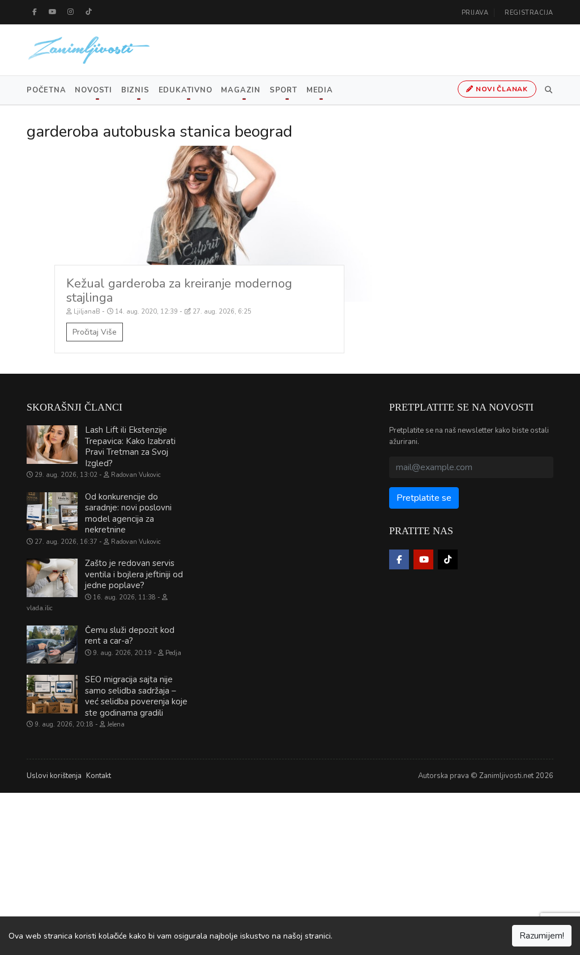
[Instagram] (71, 12)
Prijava (475, 13)
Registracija (529, 13)
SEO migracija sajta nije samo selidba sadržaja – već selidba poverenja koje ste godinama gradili (136, 696)
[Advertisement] (290, 872)
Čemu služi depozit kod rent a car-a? (129, 635)
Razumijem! (541, 935)
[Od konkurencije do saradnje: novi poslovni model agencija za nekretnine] (52, 511)
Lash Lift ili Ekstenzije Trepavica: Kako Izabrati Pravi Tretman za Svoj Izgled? (130, 446)
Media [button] (319, 90)
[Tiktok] (89, 12)
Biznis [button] (135, 90)
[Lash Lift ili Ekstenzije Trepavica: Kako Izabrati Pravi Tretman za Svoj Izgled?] (52, 444)
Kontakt (98, 776)
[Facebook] (34, 12)
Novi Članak (501, 89)
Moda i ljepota (58, 156)
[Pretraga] (546, 90)
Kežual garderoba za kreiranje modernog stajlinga (179, 290)
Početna (46, 90)
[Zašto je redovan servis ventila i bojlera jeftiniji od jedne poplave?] (52, 578)
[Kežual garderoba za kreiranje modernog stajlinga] (199, 223)
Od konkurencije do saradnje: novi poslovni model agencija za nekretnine (128, 513)
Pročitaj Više (94, 332)
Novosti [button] (93, 90)
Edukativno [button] (185, 90)
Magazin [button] (240, 90)
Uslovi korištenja (54, 776)
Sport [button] (283, 90)
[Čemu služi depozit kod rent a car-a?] (52, 645)
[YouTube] (53, 12)
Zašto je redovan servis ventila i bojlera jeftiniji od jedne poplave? (134, 574)
